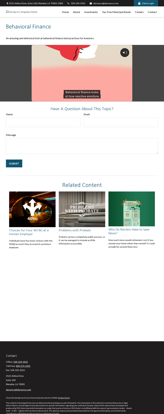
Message (11, 134)
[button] (65, 12)
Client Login (148, 3)
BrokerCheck (64, 398)
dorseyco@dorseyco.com (106, 3)
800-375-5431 (23, 366)
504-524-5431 (78, 3)
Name (9, 114)
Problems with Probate (75, 230)
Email (87, 114)
